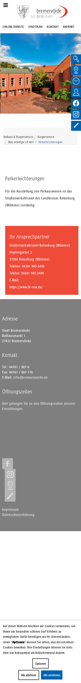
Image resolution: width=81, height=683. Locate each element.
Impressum (10, 509)
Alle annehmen (51, 675)
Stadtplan (35, 26)
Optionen (40, 663)
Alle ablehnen (28, 675)
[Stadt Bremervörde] (49, 11)
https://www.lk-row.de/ (26, 287)
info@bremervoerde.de (30, 377)
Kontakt (53, 26)
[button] (5, 70)
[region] (40, 70)
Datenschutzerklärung (18, 514)
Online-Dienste (13, 26)
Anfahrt (69, 26)
